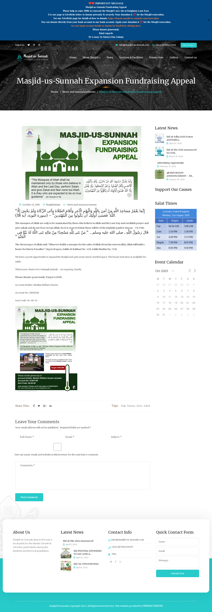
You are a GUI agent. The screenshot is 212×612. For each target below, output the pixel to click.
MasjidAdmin (53, 204)
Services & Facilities (131, 57)
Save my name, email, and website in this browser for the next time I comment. (56, 454)
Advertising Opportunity (170, 162)
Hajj (123, 405)
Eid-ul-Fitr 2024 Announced (78, 541)
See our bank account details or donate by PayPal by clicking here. (106, 25)
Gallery (174, 57)
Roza (139, 405)
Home (73, 57)
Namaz (131, 405)
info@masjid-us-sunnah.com (134, 45)
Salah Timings (188, 45)
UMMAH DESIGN (152, 605)
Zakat (147, 405)
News (110, 57)
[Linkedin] (51, 406)
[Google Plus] (44, 406)
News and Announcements (79, 91)
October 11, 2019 (31, 204)
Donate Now (156, 57)
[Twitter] (39, 406)
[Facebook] (34, 406)
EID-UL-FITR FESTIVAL (86, 564)
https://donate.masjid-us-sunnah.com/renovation (133, 18)
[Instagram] (120, 562)
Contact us (191, 57)
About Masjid (90, 57)
